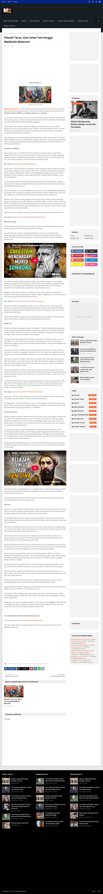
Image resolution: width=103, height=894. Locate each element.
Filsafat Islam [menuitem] (82, 21)
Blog (25, 891)
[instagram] (96, 1)
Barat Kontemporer (82, 415)
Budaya (82, 403)
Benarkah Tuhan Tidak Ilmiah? (80, 660)
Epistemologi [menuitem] (35, 21)
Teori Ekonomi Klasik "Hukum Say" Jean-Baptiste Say (87, 369)
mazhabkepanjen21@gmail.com (32, 620)
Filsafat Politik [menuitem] (9, 26)
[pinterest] (99, 1)
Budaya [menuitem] (24, 21)
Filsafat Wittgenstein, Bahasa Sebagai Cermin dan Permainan (83, 124)
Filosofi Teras (53, 109)
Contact (15, 2)
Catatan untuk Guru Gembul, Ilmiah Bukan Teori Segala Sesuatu (82, 652)
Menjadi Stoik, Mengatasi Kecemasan (24, 164)
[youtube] (77, 260)
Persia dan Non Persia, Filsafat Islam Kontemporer (28, 301)
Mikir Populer (82, 411)
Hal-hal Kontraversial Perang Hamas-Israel (89, 822)
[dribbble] (91, 264)
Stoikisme (13, 33)
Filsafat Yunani (35, 664)
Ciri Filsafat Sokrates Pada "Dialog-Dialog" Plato (54, 822)
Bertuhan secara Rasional (79, 656)
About (9, 2)
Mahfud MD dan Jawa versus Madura (87, 378)
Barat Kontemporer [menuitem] (11, 21)
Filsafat (19, 664)
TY (13, 891)
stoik (26, 120)
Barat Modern (82, 407)
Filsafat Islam (75, 238)
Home (4, 2)
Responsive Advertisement (84, 317)
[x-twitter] (92, 1)
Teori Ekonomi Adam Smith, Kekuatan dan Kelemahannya (87, 359)
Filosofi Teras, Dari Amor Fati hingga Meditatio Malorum (13, 701)
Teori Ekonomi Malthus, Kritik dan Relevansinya (88, 350)
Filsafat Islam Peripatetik (19, 823)
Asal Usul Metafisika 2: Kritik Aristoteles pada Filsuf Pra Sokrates (20, 806)
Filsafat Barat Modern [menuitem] (65, 21)
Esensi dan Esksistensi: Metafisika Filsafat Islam (27, 392)
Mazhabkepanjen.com (11, 109)
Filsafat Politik (82, 423)
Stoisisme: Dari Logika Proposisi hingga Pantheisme (28, 217)
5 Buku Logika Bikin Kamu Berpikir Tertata (88, 341)
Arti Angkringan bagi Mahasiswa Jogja (52, 814)
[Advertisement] (35, 64)
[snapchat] (77, 264)
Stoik (41, 664)
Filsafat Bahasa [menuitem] (48, 21)
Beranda (6, 33)
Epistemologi (82, 419)
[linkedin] (91, 260)
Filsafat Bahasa (82, 426)
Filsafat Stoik (25, 664)
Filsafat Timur (89, 236)
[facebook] (89, 1)
